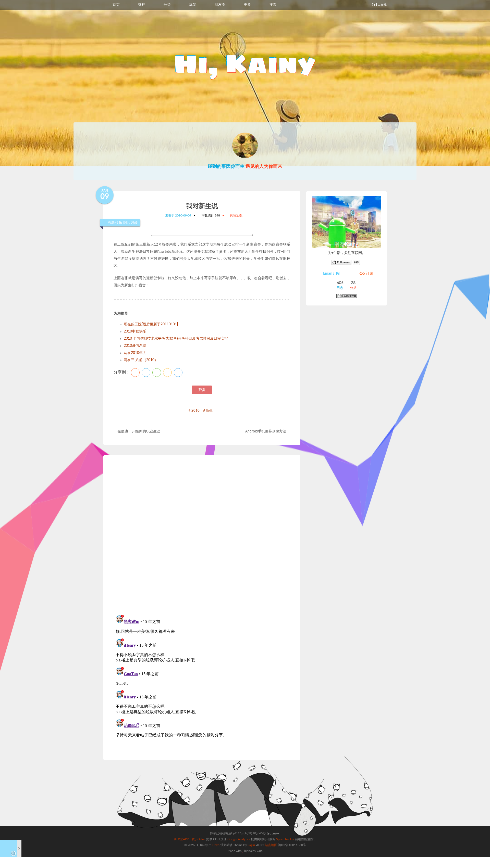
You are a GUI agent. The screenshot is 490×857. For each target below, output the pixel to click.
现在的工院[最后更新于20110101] (151, 324)
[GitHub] (346, 262)
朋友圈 (220, 5)
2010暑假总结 (135, 346)
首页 (116, 5)
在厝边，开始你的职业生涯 (138, 431)
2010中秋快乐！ (137, 331)
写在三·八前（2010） (141, 360)
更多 (247, 5)
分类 (167, 5)
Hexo (215, 845)
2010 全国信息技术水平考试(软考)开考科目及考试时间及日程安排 (176, 338)
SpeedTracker (285, 839)
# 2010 (194, 410)
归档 (141, 5)
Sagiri (251, 845)
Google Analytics (238, 839)
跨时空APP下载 (184, 839)
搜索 (272, 5)
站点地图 (271, 845)
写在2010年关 (135, 353)
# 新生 (208, 410)
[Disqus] (202, 536)
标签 (192, 5)
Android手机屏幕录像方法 (265, 431)
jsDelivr (200, 839)
